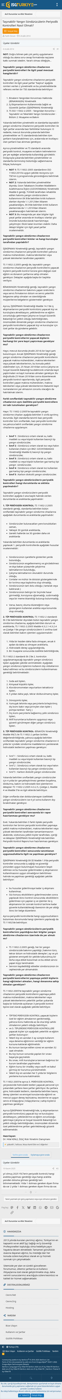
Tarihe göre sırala (20, 1154)
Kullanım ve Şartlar (15, 1331)
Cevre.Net (11, 1294)
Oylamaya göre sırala (40, 1154)
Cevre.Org (11, 1301)
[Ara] (31, 1378)
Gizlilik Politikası (14, 1338)
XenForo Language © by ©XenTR (15, 1367)
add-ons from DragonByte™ (36, 1362)
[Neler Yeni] (51, 1378)
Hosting (10, 1307)
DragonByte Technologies (12, 1364)
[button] (3, 1347)
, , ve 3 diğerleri (27, 1144)
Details (25, 1364)
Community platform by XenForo (26, 1360)
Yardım (55, 1351)
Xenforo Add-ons (40, 1367)
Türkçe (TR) (13, 1346)
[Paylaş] (54, 49)
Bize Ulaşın (11, 1325)
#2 (57, 1168)
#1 (58, 49)
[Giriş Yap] (10, 1378)
